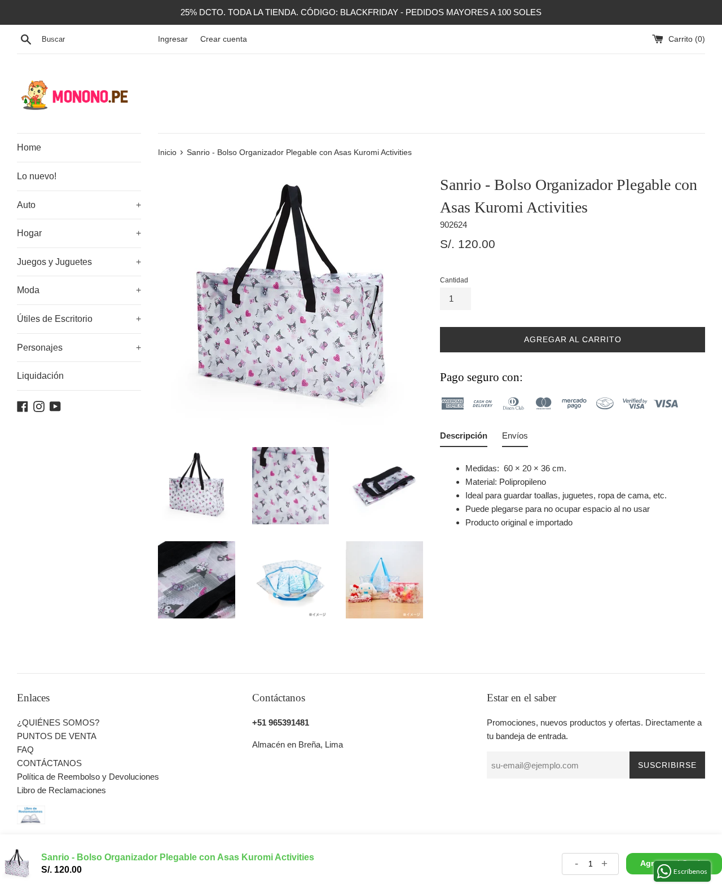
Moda (79, 290)
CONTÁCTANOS (49, 763)
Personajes (79, 347)
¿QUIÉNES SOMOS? (58, 722)
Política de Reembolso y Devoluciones (88, 776)
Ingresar (173, 39)
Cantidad (454, 280)
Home (29, 147)
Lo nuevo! (36, 176)
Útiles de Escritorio (79, 319)
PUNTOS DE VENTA (56, 736)
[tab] (463, 438)
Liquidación (40, 376)
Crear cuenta (223, 39)
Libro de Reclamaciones (61, 790)
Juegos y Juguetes (79, 262)
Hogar (79, 233)
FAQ (25, 749)
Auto (79, 205)
